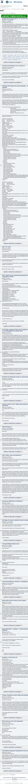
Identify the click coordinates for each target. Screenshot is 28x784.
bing (14, 56)
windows (5, 55)
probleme (18, 56)
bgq (26, 55)
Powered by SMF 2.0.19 (7, 777)
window (17, 58)
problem (5, 56)
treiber (22, 56)
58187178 (10, 59)
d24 (6, 59)
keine (21, 58)
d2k (19, 59)
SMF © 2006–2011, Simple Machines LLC (19, 777)
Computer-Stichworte (16, 9)
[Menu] (2, 2)
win (18, 55)
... (8, 13)
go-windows (10, 55)
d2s (24, 58)
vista (15, 55)
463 (9, 13)
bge (24, 55)
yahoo (13, 58)
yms (21, 55)
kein (10, 58)
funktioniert (5, 58)
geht (26, 56)
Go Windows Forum (5, 9)
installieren (15, 59)
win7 (2, 11)
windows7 (10, 56)
